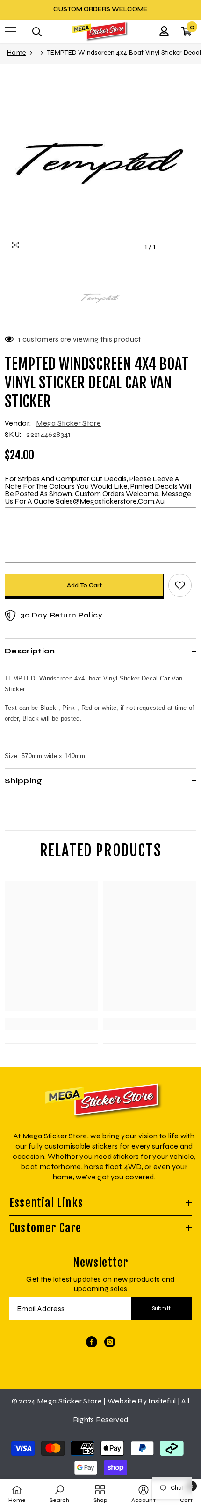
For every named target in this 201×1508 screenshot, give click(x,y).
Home (16, 52)
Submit (161, 1308)
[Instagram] (109, 1341)
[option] (100, 9)
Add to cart (84, 585)
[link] (51, 1007)
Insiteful (162, 1400)
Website (122, 1400)
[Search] (37, 31)
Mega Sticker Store (68, 423)
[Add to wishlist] (180, 585)
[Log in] (164, 31)
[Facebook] (91, 1341)
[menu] (10, 31)
